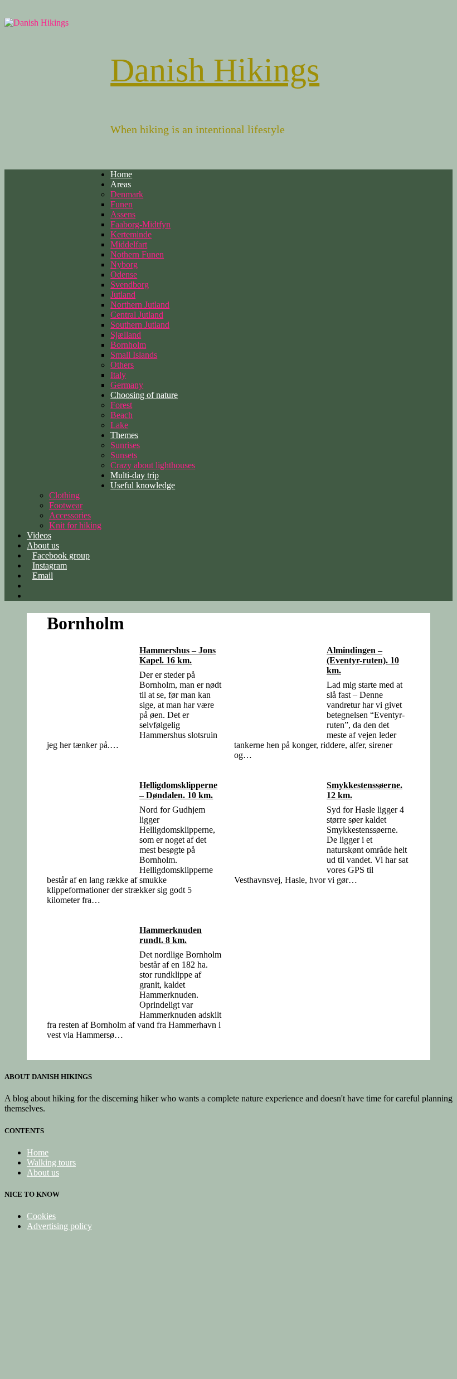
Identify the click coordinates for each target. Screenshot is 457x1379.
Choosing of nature (144, 395)
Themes (124, 435)
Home (121, 174)
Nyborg (124, 264)
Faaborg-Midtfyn (140, 224)
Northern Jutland (139, 304)
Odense (123, 274)
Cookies (41, 1216)
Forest (121, 405)
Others (122, 365)
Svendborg (129, 284)
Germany (126, 385)
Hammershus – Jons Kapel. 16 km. (177, 655)
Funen (121, 204)
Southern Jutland (139, 324)
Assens (122, 214)
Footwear (65, 505)
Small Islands (133, 355)
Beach (121, 415)
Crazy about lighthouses (152, 465)
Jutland (122, 294)
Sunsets (123, 455)
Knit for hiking (75, 525)
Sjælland (125, 334)
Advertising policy (59, 1226)
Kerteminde (131, 234)
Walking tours (51, 1162)
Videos (39, 535)
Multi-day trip (134, 475)
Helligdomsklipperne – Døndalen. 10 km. (178, 790)
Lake (119, 425)
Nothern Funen (137, 254)
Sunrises (125, 445)
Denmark (126, 194)
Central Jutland (136, 314)
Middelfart (128, 244)
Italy (118, 375)
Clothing (64, 495)
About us (43, 1172)
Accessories (70, 515)
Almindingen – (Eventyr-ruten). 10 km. (363, 660)
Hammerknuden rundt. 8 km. (170, 935)
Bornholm (128, 344)
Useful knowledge (142, 485)
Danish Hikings (214, 70)
